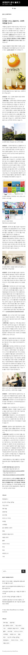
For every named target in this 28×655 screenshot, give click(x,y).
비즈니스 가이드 (6, 518)
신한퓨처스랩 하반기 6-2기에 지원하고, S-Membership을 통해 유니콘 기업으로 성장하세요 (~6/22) (13, 601)
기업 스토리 (5, 505)
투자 (3, 547)
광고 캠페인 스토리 (7, 527)
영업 (3, 531)
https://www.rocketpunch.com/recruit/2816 (13, 474)
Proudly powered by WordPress (10, 651)
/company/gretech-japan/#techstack (15, 311)
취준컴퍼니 (5, 499)
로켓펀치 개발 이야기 (7, 534)
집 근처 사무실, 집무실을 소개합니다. (12, 596)
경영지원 (4, 511)
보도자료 (4, 515)
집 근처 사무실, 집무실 (8, 502)
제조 (3, 550)
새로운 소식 (5, 553)
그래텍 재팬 (10, 49)
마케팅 (4, 521)
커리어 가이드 (6, 543)
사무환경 (4, 524)
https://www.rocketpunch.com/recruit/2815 (13, 471)
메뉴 (15, 8)
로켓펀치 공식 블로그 (11, 2)
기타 (3, 556)
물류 (3, 540)
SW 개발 (4, 508)
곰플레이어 (12, 34)
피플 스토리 (5, 537)
